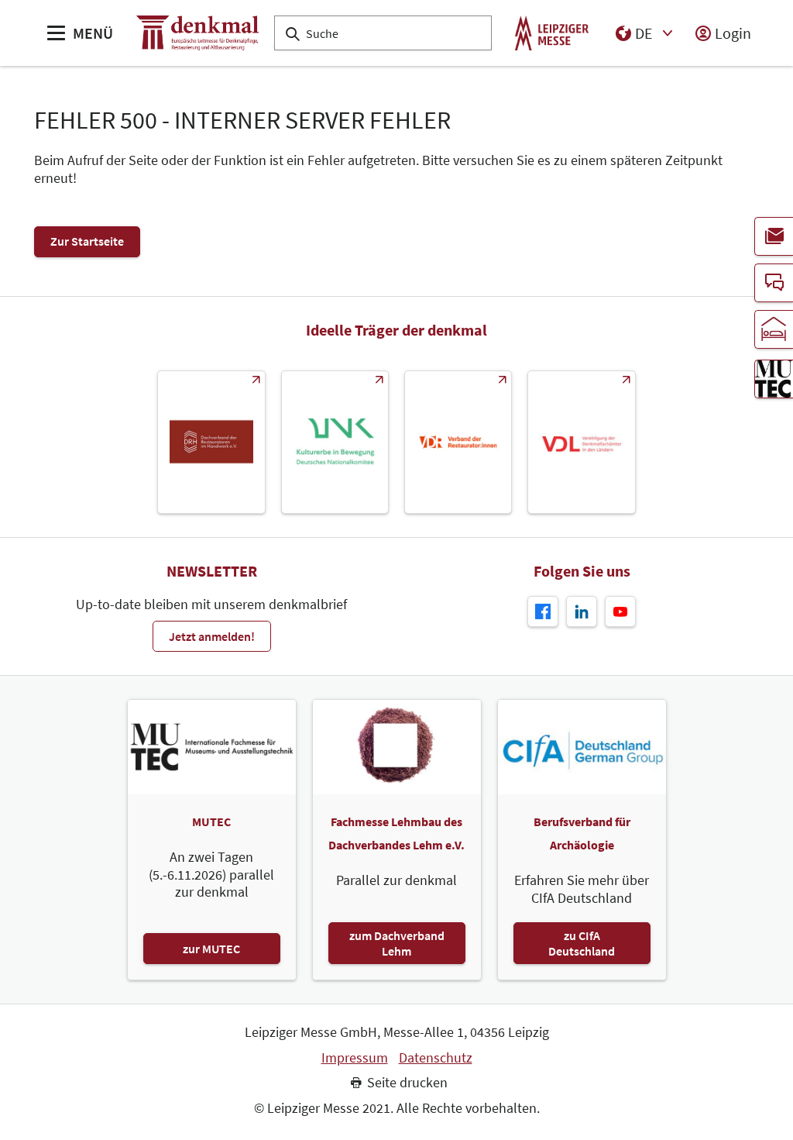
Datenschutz (435, 1057)
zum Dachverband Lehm (397, 943)
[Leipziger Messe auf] (581, 611)
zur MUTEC (211, 948)
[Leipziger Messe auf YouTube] (620, 611)
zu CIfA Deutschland (581, 943)
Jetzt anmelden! (212, 636)
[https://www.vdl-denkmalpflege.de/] (581, 442)
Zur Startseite (87, 241)
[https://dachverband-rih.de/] (211, 442)
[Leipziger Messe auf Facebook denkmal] (542, 611)
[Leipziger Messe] (551, 32)
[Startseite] (197, 32)
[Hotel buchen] (773, 329)
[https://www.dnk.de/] (335, 442)
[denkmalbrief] (773, 236)
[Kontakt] (773, 282)
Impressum (354, 1057)
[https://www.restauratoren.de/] (458, 442)
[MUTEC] (773, 379)
